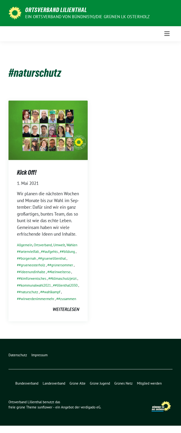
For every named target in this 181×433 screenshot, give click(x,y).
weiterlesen (66, 309)
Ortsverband (43, 245)
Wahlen (71, 245)
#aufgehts (50, 251)
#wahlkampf (51, 292)
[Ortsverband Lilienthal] (14, 12)
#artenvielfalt (29, 251)
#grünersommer (61, 265)
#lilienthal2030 (66, 285)
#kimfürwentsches (32, 278)
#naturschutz (28, 292)
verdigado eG (90, 407)
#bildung (68, 251)
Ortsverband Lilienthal (56, 9)
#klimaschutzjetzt (63, 278)
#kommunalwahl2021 (35, 285)
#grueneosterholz (32, 265)
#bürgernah (27, 258)
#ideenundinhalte (32, 272)
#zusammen (67, 299)
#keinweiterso (59, 272)
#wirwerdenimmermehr (36, 299)
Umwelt (59, 245)
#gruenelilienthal (53, 258)
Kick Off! (27, 172)
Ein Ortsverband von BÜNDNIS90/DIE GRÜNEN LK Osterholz (87, 16)
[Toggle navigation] (167, 34)
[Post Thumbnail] (48, 129)
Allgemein (24, 245)
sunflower (44, 407)
